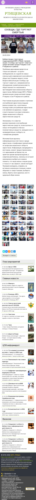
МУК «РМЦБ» (16, 455)
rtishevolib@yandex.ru (10, 476)
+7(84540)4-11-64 (9, 474)
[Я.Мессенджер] (4, 251)
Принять (30, 489)
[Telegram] (12, 251)
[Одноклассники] (9, 251)
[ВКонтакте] (6, 251)
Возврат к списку (9, 255)
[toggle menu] (32, 2)
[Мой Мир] (14, 251)
